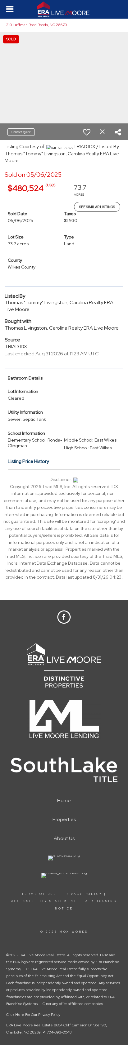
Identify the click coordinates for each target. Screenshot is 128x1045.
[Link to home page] (64, 9)
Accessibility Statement (44, 901)
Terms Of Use (39, 894)
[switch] (86, 132)
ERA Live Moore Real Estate (29, 1025)
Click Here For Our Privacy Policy (33, 1014)
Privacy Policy (82, 894)
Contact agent (21, 132)
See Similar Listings (97, 207)
